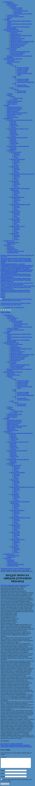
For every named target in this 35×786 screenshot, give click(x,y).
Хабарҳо (9, 18)
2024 (15, 66)
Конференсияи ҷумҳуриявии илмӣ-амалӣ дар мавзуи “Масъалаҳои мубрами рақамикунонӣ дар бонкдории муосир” (15, 292)
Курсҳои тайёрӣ (11, 28)
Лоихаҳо (9, 95)
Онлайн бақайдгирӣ (12, 252)
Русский (3, 296)
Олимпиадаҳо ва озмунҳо (17, 38)
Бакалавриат (10, 246)
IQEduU (12, 96)
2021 (15, 77)
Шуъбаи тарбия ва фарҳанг (14, 108)
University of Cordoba (22, 69)
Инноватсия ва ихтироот (17, 45)
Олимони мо (14, 32)
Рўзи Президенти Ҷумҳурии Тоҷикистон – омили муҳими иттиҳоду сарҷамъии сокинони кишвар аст (17, 283)
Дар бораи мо (11, 3)
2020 (15, 83)
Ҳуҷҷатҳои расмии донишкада (15, 16)
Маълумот (13, 121)
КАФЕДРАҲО (11, 150)
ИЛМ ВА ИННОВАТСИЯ (11, 29)
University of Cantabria (23, 67)
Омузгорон (17, 155)
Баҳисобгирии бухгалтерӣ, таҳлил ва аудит (22, 174)
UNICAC (16, 89)
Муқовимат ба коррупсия (14, 107)
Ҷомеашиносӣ (14, 233)
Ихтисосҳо (13, 123)
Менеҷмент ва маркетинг (17, 197)
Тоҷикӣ (3, 294)
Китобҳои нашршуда (16, 40)
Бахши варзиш (11, 115)
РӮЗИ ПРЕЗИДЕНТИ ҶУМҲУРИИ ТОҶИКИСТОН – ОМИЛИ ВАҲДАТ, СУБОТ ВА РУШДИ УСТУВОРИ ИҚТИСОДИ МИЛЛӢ (16, 276)
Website (3, 776)
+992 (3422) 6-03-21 (9, 307)
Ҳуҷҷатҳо (13, 127)
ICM (11, 64)
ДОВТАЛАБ (7, 245)
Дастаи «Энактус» (12, 104)
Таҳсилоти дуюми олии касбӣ (15, 251)
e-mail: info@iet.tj (19, 307)
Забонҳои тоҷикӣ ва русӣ (17, 226)
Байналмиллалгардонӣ (13, 61)
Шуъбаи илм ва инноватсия (15, 31)
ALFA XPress (6, 312)
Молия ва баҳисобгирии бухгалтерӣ (17, 137)
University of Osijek (22, 72)
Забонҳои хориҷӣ (15, 219)
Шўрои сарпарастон (12, 111)
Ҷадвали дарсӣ (14, 125)
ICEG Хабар (13, 99)
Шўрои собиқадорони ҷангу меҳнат (17, 112)
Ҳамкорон (13, 50)
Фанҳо (15, 156)
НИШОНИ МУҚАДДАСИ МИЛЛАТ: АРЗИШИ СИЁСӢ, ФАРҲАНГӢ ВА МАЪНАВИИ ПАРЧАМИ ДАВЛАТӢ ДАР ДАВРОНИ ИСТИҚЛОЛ (17, 271)
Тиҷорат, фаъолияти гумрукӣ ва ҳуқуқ (17, 128)
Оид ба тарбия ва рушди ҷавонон (23, 13)
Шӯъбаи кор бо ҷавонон (14, 109)
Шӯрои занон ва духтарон (14, 114)
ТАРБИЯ (6, 105)
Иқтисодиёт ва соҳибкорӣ (17, 159)
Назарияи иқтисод (15, 211)
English (3, 297)
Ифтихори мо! (11, 243)
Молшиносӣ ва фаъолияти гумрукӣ (20, 204)
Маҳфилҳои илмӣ (15, 37)
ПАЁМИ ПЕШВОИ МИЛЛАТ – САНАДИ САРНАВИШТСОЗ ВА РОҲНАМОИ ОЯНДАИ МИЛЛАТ (17, 264)
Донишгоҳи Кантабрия (23, 86)
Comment (4, 757)
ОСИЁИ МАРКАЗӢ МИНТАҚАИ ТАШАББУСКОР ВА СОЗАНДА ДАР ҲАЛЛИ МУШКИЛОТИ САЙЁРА (16, 267)
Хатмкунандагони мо (13, 242)
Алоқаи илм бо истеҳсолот (17, 44)
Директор (13, 6)
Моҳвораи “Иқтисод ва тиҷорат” (19, 42)
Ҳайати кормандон (15, 34)
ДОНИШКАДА (8, 2)
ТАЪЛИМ (7, 19)
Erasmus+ (9, 63)
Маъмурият (13, 124)
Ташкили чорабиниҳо (16, 54)
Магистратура (11, 248)
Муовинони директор (16, 7)
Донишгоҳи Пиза (22, 85)
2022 (15, 76)
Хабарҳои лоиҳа (21, 92)
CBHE (12, 88)
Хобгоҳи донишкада (12, 117)
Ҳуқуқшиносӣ (14, 181)
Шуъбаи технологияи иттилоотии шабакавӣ (19, 56)
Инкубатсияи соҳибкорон (17, 53)
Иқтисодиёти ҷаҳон (15, 152)
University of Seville (22, 70)
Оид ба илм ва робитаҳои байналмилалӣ (21, 11)
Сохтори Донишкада (13, 15)
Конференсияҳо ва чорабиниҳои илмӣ (21, 35)
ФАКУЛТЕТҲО (8, 118)
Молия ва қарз (14, 166)
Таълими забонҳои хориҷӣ (14, 101)
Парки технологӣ (12, 48)
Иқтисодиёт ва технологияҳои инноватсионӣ (19, 120)
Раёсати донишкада (12, 5)
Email (3, 773)
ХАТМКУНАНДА (9, 241)
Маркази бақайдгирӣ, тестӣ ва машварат (18, 26)
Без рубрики (15, 585)
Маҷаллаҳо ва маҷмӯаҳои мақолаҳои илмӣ (22, 41)
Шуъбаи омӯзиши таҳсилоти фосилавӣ (18, 146)
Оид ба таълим (18, 9)
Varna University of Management (25, 82)
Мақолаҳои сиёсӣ (15, 47)
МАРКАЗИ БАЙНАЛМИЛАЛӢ (13, 58)
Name (3, 770)
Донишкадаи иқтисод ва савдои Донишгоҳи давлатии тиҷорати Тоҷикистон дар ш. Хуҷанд (16, 303)
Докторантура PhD (12, 249)
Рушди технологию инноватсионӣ (20, 51)
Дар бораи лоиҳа (21, 91)
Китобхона (10, 57)
